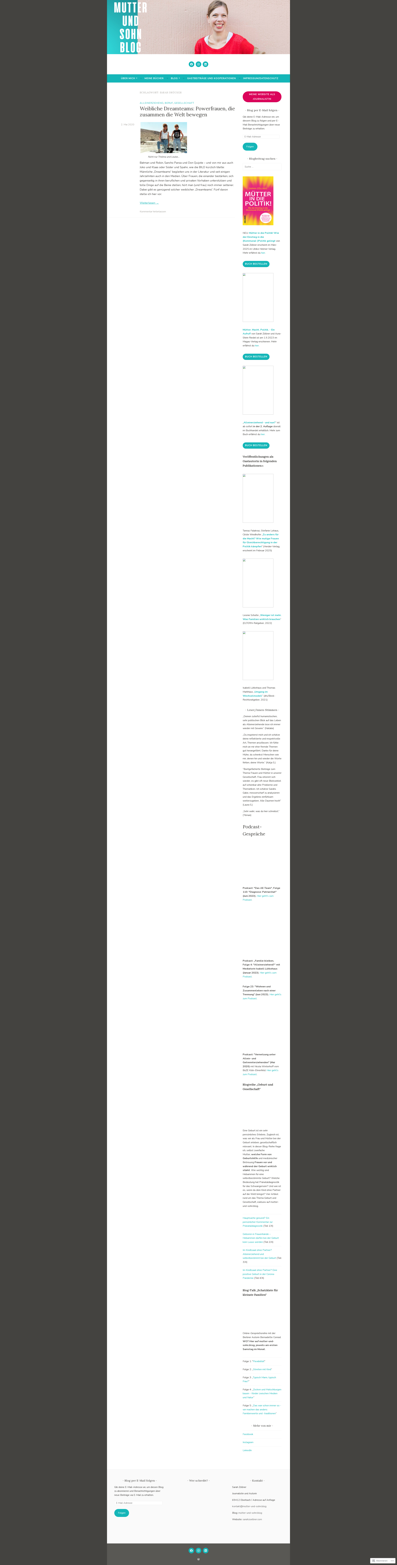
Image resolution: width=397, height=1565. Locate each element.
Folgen (250, 146)
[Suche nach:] (262, 166)
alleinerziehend (151, 103)
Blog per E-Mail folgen (262, 110)
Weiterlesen (149, 203)
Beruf (169, 103)
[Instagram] (198, 64)
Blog (174, 78)
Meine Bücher (154, 78)
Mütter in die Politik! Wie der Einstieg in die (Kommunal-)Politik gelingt (261, 237)
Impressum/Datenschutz (260, 78)
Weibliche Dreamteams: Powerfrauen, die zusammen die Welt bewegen (187, 111)
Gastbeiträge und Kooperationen (211, 78)
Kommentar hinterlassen (153, 211)
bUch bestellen (256, 445)
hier (263, 253)
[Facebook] (191, 64)
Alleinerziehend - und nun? (259, 422)
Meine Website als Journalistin (262, 97)
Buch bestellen (256, 263)
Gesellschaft (184, 103)
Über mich (128, 78)
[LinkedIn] (205, 64)
